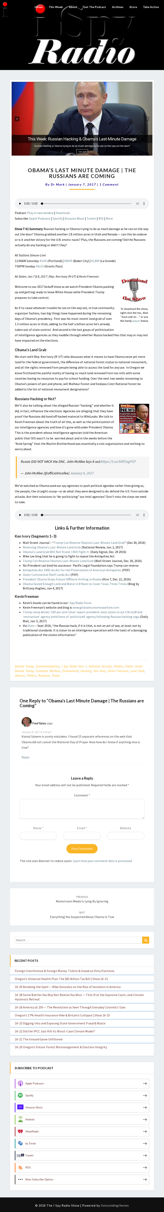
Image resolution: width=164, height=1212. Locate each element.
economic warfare (48, 671)
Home (39, 7)
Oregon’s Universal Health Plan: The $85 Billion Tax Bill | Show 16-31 (61, 979)
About (73, 7)
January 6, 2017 (82, 473)
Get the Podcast (94, 7)
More (109, 218)
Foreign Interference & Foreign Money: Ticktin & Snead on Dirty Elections (64, 971)
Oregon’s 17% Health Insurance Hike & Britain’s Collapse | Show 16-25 (62, 1015)
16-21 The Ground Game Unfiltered (38, 1039)
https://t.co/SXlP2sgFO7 (118, 461)
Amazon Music (74, 218)
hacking (86, 671)
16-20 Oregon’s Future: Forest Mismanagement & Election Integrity (61, 1047)
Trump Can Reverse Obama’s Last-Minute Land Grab (89, 543)
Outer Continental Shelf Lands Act (46, 575)
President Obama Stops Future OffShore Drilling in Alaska (62, 579)
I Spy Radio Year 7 (74, 666)
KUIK (43, 261)
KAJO (40, 266)
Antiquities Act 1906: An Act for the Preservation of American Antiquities (72, 570)
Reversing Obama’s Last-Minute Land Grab (52, 547)
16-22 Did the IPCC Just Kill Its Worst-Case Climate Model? (55, 1031)
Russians (43, 675)
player (136, 321)
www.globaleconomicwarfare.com (96, 607)
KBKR (68, 261)
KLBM (95, 261)
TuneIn (91, 218)
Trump (55, 675)
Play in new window (40, 213)
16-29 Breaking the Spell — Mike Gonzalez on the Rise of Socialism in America (68, 987)
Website (125, 828)
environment (70, 671)
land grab (137, 671)
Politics (118, 666)
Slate (31, 626)
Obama (20, 675)
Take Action (151, 7)
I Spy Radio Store (79, 603)
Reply (25, 757)
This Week (56, 7)
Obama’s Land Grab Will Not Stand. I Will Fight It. (56, 552)
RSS (101, 218)
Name (38, 828)
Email (82, 828)
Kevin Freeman (118, 671)
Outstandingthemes (115, 1205)
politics (31, 675)
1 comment (109, 184)
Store (133, 7)
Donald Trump (24, 666)
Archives (117, 7)
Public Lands (133, 666)
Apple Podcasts (39, 218)
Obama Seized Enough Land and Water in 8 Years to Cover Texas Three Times (75, 584)
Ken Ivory (100, 671)
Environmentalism (47, 666)
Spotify (58, 218)
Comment (82, 795)
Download (63, 213)
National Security (100, 666)
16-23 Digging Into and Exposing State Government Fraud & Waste (60, 1023)
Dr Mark (58, 184)
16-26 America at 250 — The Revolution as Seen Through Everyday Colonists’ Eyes (70, 1007)
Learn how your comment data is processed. (102, 861)
